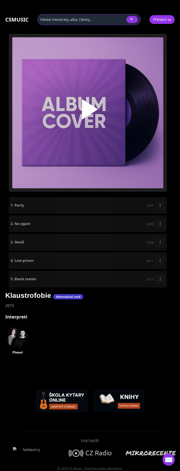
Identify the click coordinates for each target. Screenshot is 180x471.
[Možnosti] (160, 205)
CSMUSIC (17, 19)
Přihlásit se (162, 19)
